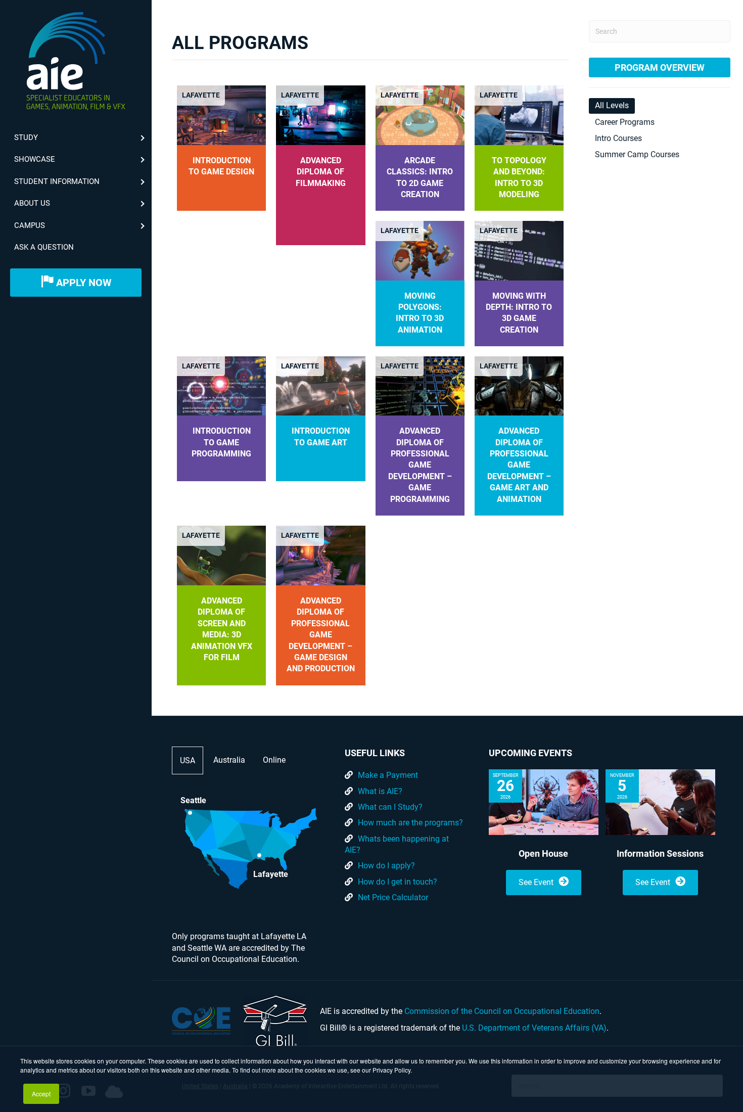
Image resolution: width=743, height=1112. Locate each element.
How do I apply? (386, 865)
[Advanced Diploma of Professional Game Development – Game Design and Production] (320, 555)
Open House (543, 853)
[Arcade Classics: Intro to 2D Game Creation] (420, 114)
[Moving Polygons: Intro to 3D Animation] (420, 250)
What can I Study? (390, 807)
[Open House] (543, 802)
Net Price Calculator (393, 897)
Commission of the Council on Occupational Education (501, 1011)
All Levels (612, 105)
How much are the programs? (410, 822)
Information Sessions (660, 853)
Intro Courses (618, 138)
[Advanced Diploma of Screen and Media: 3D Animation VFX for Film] (221, 555)
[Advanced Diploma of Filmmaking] (320, 114)
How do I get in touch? (397, 882)
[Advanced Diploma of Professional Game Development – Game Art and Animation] (519, 385)
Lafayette (201, 95)
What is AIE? (380, 791)
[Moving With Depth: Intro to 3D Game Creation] (519, 250)
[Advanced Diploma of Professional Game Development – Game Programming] (420, 385)
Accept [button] (41, 1093)
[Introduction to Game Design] (221, 114)
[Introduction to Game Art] (320, 385)
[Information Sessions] (660, 802)
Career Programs (625, 122)
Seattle (193, 800)
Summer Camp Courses (637, 154)
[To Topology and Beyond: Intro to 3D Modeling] (519, 114)
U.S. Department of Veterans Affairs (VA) (534, 1028)
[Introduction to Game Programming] (221, 385)
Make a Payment (388, 775)
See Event (536, 882)
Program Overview (660, 67)
